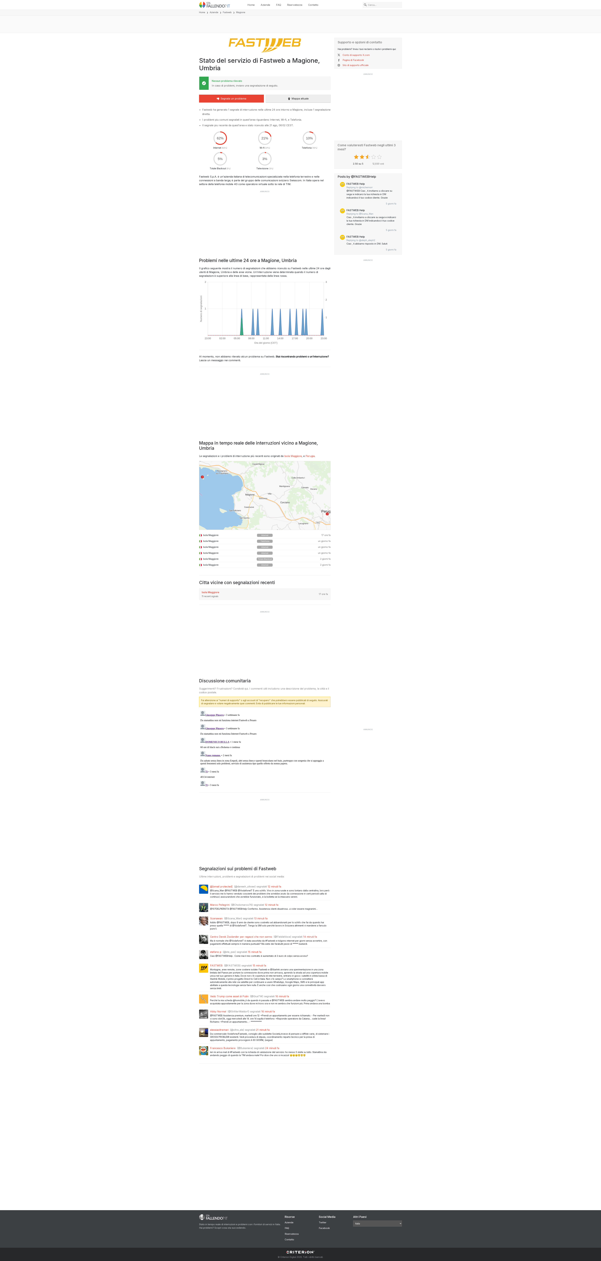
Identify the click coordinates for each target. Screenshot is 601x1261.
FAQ (278, 4)
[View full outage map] (265, 495)
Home (251, 4)
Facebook (324, 1228)
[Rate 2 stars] (362, 156)
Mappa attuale (300, 98)
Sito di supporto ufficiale (356, 65)
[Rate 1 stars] (357, 156)
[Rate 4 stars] (374, 156)
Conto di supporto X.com (356, 54)
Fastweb (227, 12)
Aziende (265, 4)
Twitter (322, 1222)
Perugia (310, 456)
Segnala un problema (233, 98)
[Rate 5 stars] (380, 156)
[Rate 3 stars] (368, 156)
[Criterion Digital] (300, 1252)
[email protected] (222, 886)
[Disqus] (265, 749)
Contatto (313, 4)
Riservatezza (294, 4)
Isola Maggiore (293, 456)
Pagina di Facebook (353, 60)
